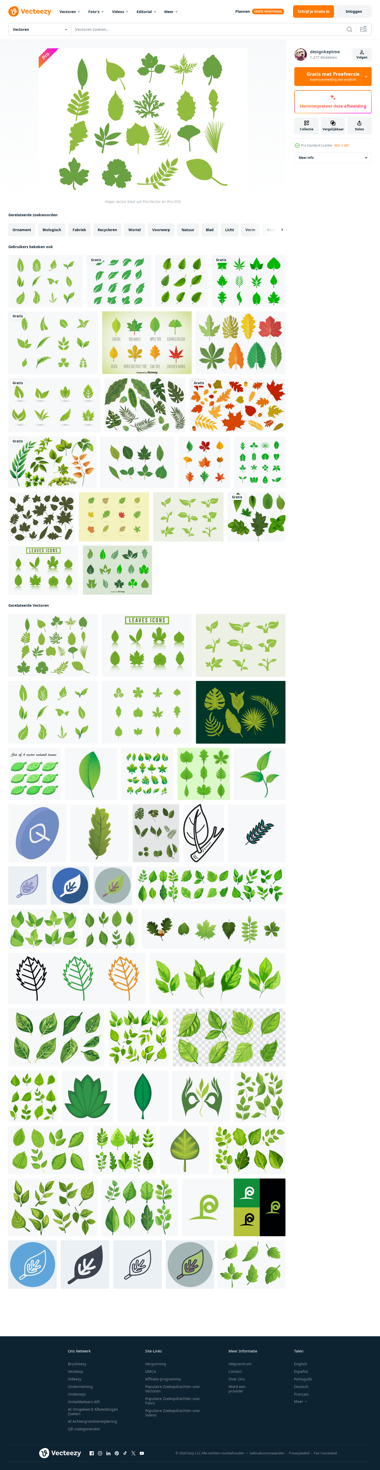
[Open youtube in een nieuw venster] (142, 1453)
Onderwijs (77, 1394)
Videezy (74, 1378)
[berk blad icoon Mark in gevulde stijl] (76, 978)
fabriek (79, 229)
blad (210, 229)
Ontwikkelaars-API (84, 1401)
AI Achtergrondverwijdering (92, 1421)
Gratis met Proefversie (333, 76)
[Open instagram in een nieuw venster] (100, 1453)
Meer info (306, 157)
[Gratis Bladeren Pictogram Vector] (248, 281)
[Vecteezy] (29, 11)
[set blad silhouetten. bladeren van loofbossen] (41, 516)
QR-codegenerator (84, 1428)
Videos (118, 11)
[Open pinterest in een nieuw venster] (117, 1453)
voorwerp (161, 229)
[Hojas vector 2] (53, 342)
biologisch (52, 229)
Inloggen (354, 11)
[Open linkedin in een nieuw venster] (108, 1453)
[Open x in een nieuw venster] (133, 1453)
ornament (22, 229)
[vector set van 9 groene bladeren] (34, 774)
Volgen (361, 57)
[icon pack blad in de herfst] (204, 462)
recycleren (107, 229)
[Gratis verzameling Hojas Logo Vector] (54, 405)
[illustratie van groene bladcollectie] (256, 516)
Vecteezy (75, 1371)
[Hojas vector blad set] (53, 645)
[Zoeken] (349, 29)
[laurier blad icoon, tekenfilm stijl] (142, 1096)
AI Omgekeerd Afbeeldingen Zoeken (93, 1411)
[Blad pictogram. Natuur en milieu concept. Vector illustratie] (260, 462)
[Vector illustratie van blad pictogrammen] (147, 342)
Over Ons (237, 1378)
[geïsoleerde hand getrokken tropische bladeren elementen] (144, 405)
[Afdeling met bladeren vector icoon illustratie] (256, 833)
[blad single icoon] (259, 774)
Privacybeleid (299, 1453)
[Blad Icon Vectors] (188, 516)
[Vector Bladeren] (240, 712)
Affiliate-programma (163, 1378)
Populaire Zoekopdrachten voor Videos (172, 1412)
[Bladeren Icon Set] (137, 462)
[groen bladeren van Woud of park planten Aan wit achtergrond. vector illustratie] (213, 929)
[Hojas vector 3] (147, 712)
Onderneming (80, 1386)
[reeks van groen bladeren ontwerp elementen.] (204, 774)
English (300, 1363)
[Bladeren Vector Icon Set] (118, 570)
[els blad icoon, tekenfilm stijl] (185, 1150)
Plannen (242, 11)
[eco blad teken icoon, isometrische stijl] (37, 833)
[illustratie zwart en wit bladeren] (203, 833)
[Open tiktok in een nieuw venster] (125, 1453)
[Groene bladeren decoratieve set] (182, 281)
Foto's (94, 11)
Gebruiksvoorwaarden (267, 1453)
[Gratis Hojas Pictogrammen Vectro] (240, 342)
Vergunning (155, 1363)
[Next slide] (277, 230)
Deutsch (301, 1386)
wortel (134, 229)
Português (303, 1378)
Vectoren (68, 11)
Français (301, 1394)
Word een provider (237, 1388)
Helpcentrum (240, 1363)
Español (301, 1371)
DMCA (150, 1371)
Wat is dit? (341, 145)
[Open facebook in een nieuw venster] (92, 1453)
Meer (168, 11)
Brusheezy (77, 1363)
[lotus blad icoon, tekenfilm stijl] (87, 1096)
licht (229, 229)
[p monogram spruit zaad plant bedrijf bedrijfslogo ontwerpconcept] (233, 1207)
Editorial (144, 11)
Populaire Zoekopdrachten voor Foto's (172, 1400)
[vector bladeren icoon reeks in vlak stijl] (156, 833)
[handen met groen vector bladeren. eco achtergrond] (201, 1096)
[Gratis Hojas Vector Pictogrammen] (114, 516)
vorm (250, 229)
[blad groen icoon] (91, 774)
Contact (235, 1371)
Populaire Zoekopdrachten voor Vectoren (172, 1388)
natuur (188, 229)
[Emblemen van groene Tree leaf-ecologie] (119, 281)
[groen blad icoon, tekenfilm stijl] (99, 833)
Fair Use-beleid (325, 1453)
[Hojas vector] (45, 281)
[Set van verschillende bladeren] (52, 462)
